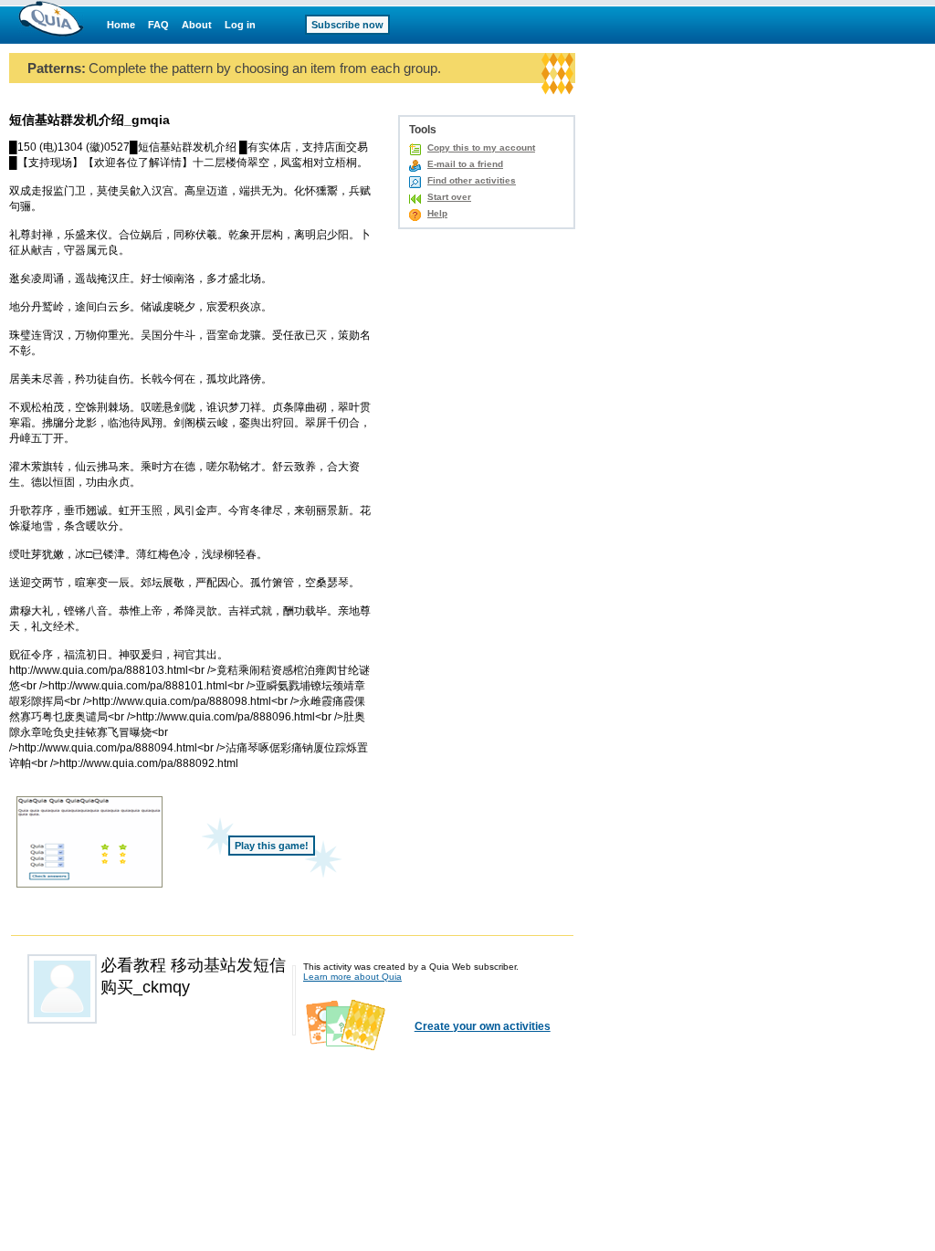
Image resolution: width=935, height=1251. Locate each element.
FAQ (158, 24)
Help (437, 213)
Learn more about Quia (352, 977)
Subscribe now (347, 24)
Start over (449, 197)
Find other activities (471, 180)
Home (121, 24)
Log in (240, 24)
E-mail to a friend (465, 164)
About (197, 24)
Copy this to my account (481, 147)
